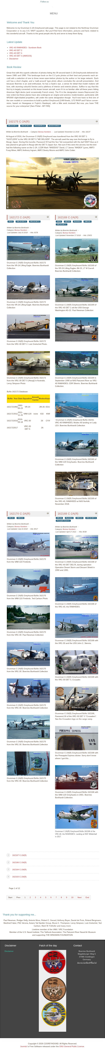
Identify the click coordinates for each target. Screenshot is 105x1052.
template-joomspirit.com (104, 930)
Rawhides (77, 221)
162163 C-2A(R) (19, 877)
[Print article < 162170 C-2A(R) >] (48, 513)
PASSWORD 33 (40, 125)
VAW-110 (20, 518)
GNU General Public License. (72, 1046)
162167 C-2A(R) (19, 855)
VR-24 (11, 221)
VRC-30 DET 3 (91, 518)
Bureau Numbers (44, 132)
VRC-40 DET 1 (61, 224)
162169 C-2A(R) (68, 217)
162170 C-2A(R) (19, 513)
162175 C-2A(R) (19, 121)
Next (79, 897)
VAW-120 (87, 221)
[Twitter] (52, 1)
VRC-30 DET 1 (12, 125)
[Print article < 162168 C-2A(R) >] (96, 513)
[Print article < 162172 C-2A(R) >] (48, 217)
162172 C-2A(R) (19, 217)
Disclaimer (9, 951)
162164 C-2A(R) (19, 870)
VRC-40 (67, 221)
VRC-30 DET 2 (21, 221)
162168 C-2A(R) (68, 513)
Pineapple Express (63, 520)
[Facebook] (57, 1)
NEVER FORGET (54, 125)
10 (72, 897)
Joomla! (23, 1046)
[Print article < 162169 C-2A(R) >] (96, 217)
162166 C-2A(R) (19, 862)
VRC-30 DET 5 (26, 125)
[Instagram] (62, 1)
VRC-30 (11, 518)
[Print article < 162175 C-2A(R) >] (97, 121)
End (87, 897)
